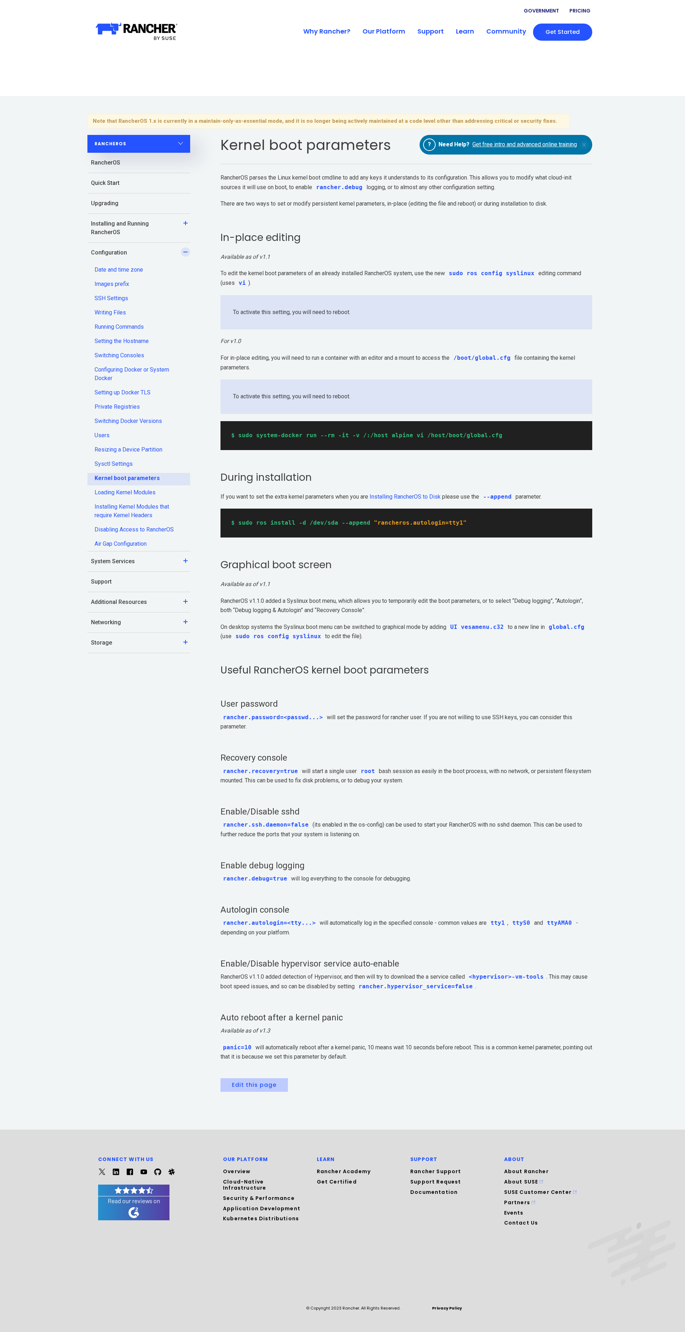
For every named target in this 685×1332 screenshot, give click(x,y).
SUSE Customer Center (538, 1192)
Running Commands (119, 326)
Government (541, 10)
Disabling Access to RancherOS (134, 529)
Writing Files (110, 312)
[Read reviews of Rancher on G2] (133, 1218)
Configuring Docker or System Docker (132, 374)
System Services (113, 561)
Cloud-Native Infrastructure (244, 1184)
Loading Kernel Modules (125, 492)
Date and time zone (119, 269)
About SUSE (522, 1181)
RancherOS (105, 162)
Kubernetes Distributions (261, 1218)
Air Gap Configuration (121, 543)
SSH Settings (111, 298)
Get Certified (337, 1181)
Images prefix (112, 284)
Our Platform (383, 31)
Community (506, 31)
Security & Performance (259, 1198)
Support (430, 31)
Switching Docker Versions (128, 421)
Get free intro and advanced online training (524, 144)
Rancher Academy (344, 1171)
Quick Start (105, 183)
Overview (236, 1171)
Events (514, 1212)
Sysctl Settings (114, 463)
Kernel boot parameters (127, 478)
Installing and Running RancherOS (120, 228)
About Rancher (526, 1171)
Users (102, 435)
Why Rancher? (326, 31)
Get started (563, 32)
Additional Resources (119, 602)
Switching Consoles (119, 355)
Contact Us (521, 1222)
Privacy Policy (447, 1308)
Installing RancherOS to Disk (405, 496)
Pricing (579, 10)
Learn (465, 31)
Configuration (109, 252)
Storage (101, 642)
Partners (518, 1202)
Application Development (261, 1208)
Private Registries (117, 406)
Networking (106, 622)
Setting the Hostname (122, 341)
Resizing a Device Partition (128, 449)
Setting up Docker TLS (123, 392)
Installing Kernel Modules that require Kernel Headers (132, 511)
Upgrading (104, 203)
